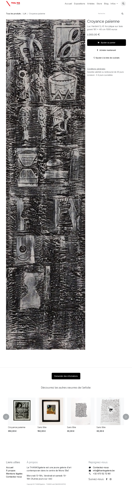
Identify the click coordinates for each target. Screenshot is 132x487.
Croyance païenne (16, 427)
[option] (66, 417)
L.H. (24, 13)
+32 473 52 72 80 (101, 473)
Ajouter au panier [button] (107, 42)
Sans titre (42, 427)
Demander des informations (66, 376)
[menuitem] (68, 3)
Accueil (9, 467)
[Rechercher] (122, 13)
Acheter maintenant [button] (107, 50)
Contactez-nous (14, 476)
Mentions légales (14, 473)
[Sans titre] (51, 411)
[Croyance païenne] (21, 411)
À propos (10, 470)
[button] (123, 3)
